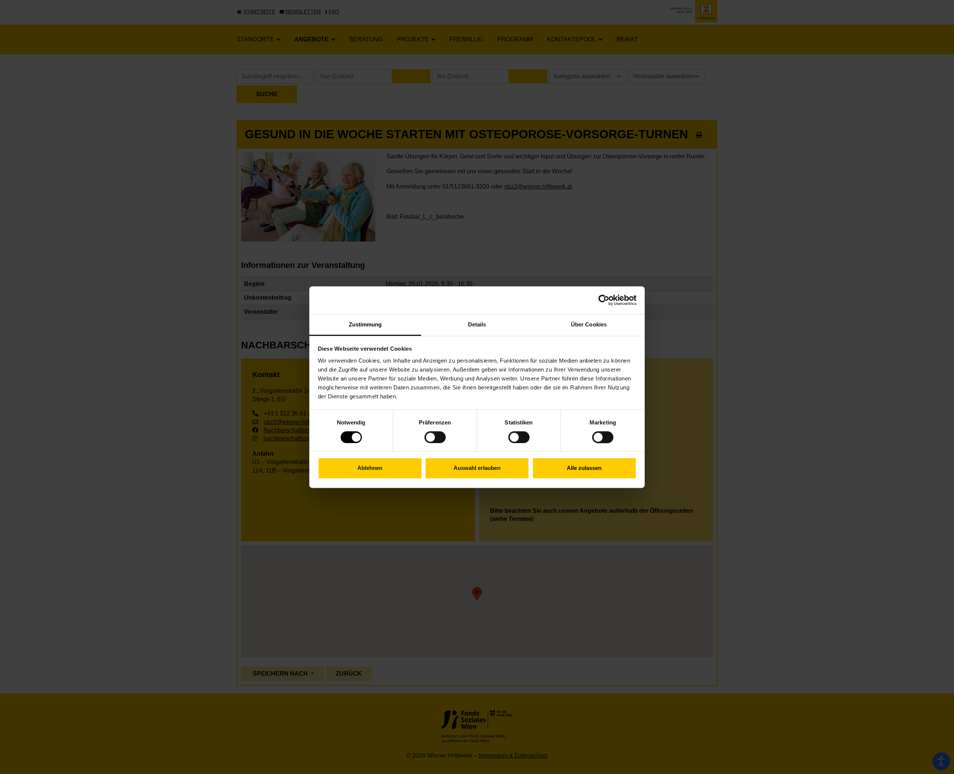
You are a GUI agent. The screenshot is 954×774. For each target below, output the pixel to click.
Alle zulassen (584, 468)
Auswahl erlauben (477, 468)
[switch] (435, 437)
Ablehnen (369, 468)
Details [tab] (477, 324)
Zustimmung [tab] (365, 324)
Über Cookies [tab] (589, 324)
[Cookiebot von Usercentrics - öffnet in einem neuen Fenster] (603, 300)
